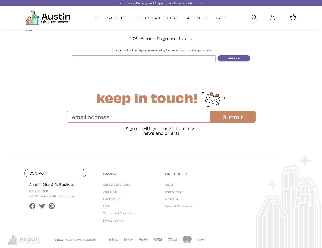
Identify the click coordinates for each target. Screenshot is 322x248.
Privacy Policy (113, 220)
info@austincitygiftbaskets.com (51, 195)
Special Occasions (179, 206)
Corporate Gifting (158, 17)
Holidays (171, 199)
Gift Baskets (110, 17)
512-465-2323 (38, 190)
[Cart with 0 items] (292, 19)
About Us (197, 17)
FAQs (221, 17)
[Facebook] (32, 206)
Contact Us (111, 199)
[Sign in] (272, 17)
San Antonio (174, 191)
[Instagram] (52, 206)
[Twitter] (42, 206)
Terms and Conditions (119, 213)
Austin (170, 184)
